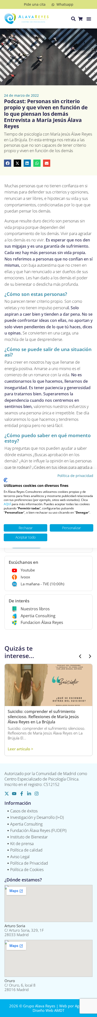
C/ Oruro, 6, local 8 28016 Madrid (20, 985)
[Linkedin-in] (29, 793)
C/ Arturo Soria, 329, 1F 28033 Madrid (24, 930)
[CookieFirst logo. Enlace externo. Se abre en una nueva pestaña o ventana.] (5, 480)
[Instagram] (36, 793)
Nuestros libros (35, 609)
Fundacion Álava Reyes (42, 622)
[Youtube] (14, 793)
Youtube (28, 570)
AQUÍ (7, 504)
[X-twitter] (6, 793)
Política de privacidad (75, 475)
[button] (89, 19)
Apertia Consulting (38, 615)
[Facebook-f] (21, 793)
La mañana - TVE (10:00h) (42, 583)
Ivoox (25, 576)
